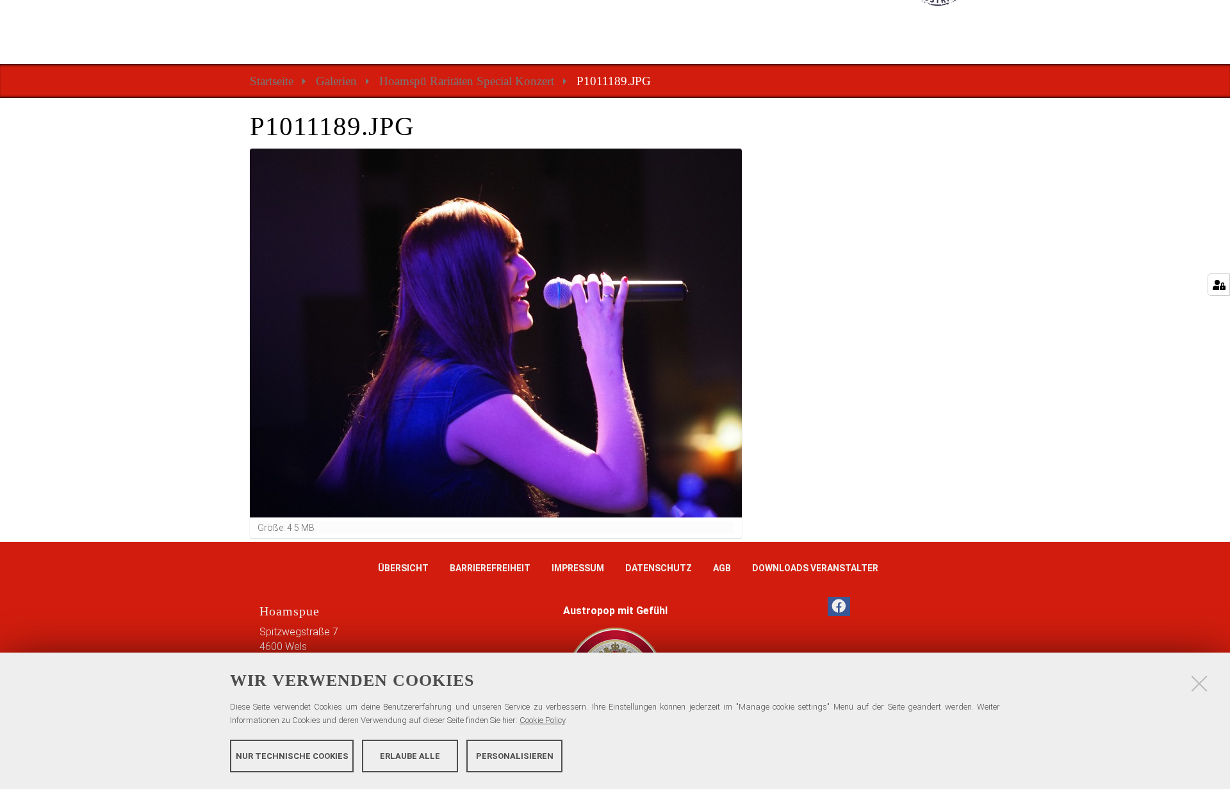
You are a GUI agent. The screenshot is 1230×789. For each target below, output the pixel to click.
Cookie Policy (542, 720)
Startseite (271, 81)
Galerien (336, 81)
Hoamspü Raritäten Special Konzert (466, 81)
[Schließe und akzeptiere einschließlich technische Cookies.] (1199, 683)
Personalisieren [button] (515, 755)
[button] (839, 606)
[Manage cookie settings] (1219, 284)
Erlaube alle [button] (410, 755)
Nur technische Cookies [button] (292, 755)
